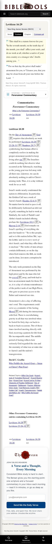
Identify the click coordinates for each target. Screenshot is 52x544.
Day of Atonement (23, 134)
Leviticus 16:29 (29, 141)
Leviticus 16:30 (33, 114)
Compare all (39, 34)
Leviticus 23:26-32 (17, 426)
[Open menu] (4, 13)
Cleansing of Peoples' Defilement (21, 383)
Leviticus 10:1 (27, 222)
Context (18, 34)
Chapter (27, 34)
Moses (12, 311)
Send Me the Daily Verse (26, 505)
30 (7, 65)
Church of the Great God (20, 524)
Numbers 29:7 (28, 145)
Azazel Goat (18, 380)
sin (20, 159)
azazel (15, 277)
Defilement (22, 385)
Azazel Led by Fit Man (32, 380)
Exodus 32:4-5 (29, 200)
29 (7, 41)
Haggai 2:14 (14, 225)
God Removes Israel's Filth (29, 388)
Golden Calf (13, 390)
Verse (9, 34)
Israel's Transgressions (27, 390)
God (38, 134)
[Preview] (34, 134)
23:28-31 (13, 145)
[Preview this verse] (39, 141)
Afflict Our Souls (27, 375)
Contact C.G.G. (33, 524)
